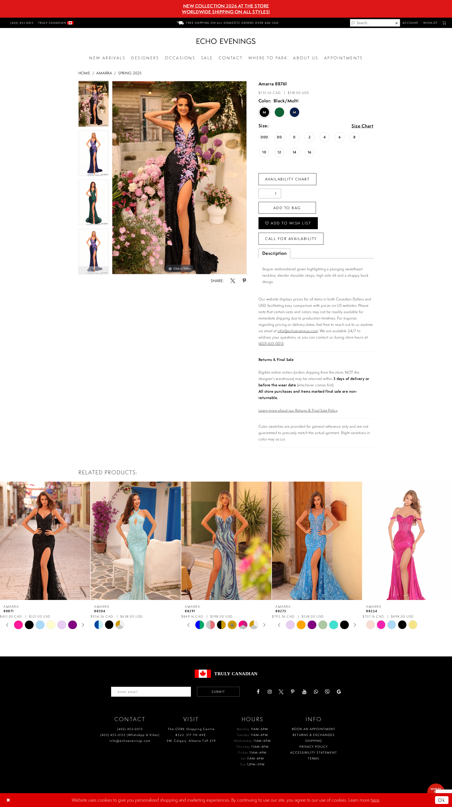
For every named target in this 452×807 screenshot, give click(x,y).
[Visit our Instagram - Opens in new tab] (269, 691)
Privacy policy (313, 747)
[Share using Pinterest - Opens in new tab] (244, 280)
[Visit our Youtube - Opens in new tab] (304, 691)
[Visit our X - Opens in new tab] (281, 691)
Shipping (313, 741)
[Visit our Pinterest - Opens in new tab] (292, 691)
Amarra (104, 73)
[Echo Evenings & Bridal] (226, 41)
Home (84, 73)
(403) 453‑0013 (130, 729)
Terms (313, 758)
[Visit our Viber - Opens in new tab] (327, 691)
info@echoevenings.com (298, 330)
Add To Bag (287, 207)
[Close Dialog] (9, 800)
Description (274, 253)
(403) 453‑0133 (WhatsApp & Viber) (130, 735)
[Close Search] (397, 23)
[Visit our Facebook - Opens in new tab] (258, 691)
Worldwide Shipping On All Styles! (226, 12)
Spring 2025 (130, 73)
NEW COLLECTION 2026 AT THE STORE (226, 6)
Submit (218, 692)
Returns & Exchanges (314, 735)
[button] (444, 23)
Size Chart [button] (362, 126)
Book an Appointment (313, 729)
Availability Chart (287, 179)
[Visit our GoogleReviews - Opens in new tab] (338, 691)
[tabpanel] (93, 105)
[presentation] (45, 541)
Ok (441, 800)
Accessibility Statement (313, 753)
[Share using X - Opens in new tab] (232, 280)
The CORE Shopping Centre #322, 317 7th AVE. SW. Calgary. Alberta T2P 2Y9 (191, 735)
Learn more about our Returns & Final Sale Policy (298, 410)
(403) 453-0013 (271, 343)
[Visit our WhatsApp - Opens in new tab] (315, 691)
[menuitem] (21, 23)
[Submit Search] (353, 23)
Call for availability (291, 238)
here (375, 800)
